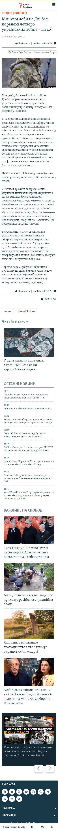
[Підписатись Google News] (12, 792)
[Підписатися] (19, 799)
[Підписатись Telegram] (48, 792)
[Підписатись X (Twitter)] (19, 792)
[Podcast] (12, 799)
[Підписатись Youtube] (26, 792)
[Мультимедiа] (32, 827)
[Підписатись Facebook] (5, 792)
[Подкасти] (42, 827)
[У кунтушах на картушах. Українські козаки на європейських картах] (29, 342)
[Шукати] (52, 827)
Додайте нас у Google (14, 827)
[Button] (22, 44)
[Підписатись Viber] (40, 792)
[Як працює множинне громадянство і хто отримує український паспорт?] (29, 624)
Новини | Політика (14, 13)
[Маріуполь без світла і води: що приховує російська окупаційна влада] (29, 577)
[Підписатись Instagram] (33, 792)
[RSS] (5, 799)
